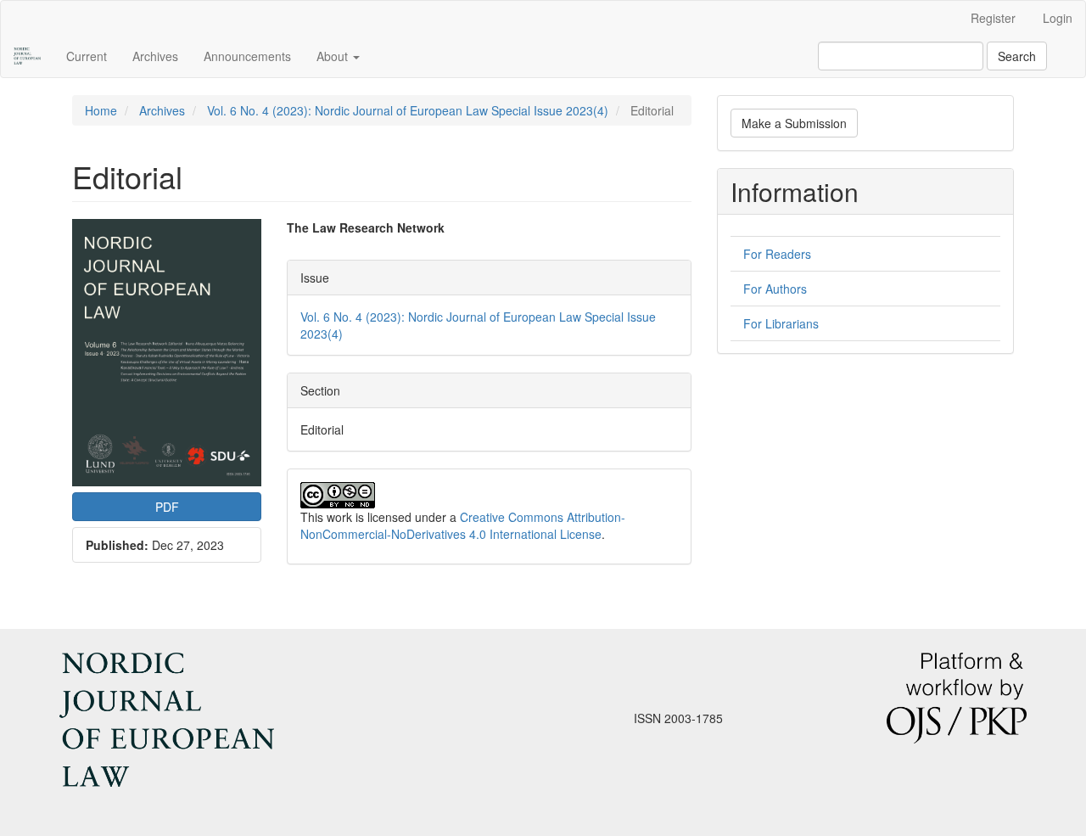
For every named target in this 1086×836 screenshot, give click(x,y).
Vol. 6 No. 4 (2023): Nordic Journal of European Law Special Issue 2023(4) (407, 110)
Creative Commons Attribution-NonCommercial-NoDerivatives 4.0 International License (462, 525)
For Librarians (781, 323)
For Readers (777, 253)
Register (993, 17)
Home (101, 110)
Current (86, 56)
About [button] (333, 56)
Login (1057, 17)
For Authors (775, 288)
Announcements (247, 56)
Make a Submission (794, 123)
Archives (155, 56)
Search (1017, 56)
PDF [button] (167, 506)
